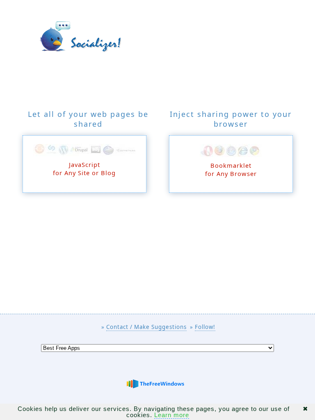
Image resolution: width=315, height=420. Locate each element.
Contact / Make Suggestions (146, 327)
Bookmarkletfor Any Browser (231, 169)
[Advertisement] (157, 256)
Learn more (171, 414)
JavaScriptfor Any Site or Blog (84, 168)
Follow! (205, 327)
